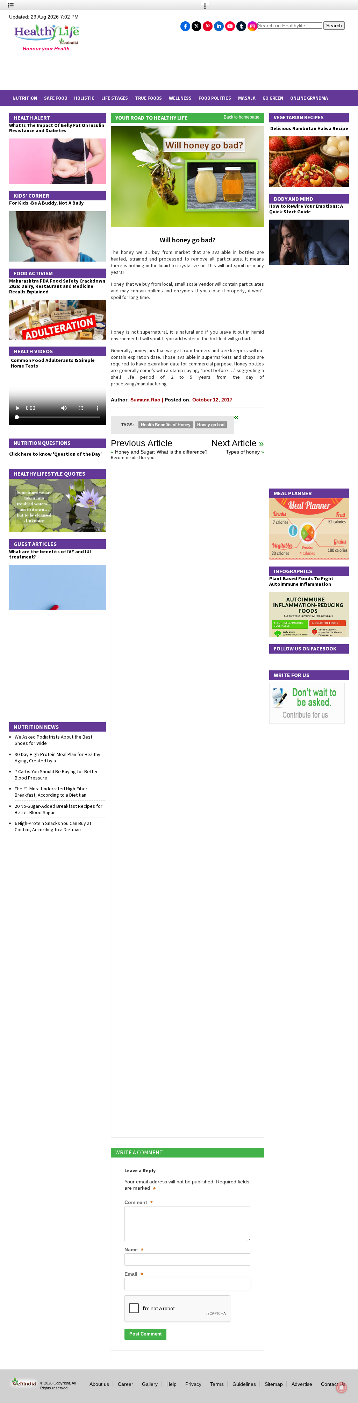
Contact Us (333, 1384)
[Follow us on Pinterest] (208, 24)
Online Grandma (309, 97)
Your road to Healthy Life (151, 117)
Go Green (273, 97)
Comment (138, 1202)
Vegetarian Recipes (299, 117)
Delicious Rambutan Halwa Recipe (308, 128)
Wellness (180, 97)
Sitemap (274, 1384)
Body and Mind (293, 198)
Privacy (193, 1384)
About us (99, 1384)
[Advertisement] (122, 70)
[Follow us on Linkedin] (219, 24)
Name (133, 1250)
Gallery (150, 1384)
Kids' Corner (31, 195)
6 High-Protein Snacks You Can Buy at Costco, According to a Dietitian (53, 826)
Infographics (293, 571)
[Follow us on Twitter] (196, 24)
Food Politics (215, 97)
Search (334, 25)
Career (125, 1384)
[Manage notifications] (341, 1387)
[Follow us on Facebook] (185, 24)
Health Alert (32, 117)
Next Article (234, 443)
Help (171, 1384)
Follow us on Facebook (305, 648)
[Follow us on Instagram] (252, 24)
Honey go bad (210, 424)
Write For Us (291, 674)
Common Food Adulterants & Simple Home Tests (53, 363)
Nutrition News (36, 726)
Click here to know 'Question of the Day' (55, 454)
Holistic (84, 97)
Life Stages (114, 97)
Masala (247, 97)
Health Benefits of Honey (166, 424)
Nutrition (25, 97)
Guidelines (244, 1384)
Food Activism (33, 273)
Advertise (302, 1384)
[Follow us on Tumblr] (241, 24)
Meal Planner (293, 493)
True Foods (148, 97)
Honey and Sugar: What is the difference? (161, 452)
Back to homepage (241, 117)
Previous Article (141, 443)
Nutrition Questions (42, 443)
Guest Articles (35, 543)
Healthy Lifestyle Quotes (49, 473)
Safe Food (55, 97)
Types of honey (243, 452)
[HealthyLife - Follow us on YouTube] (230, 24)
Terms (217, 1384)
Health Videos (33, 351)
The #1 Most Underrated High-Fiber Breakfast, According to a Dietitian (51, 791)
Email (133, 1274)
